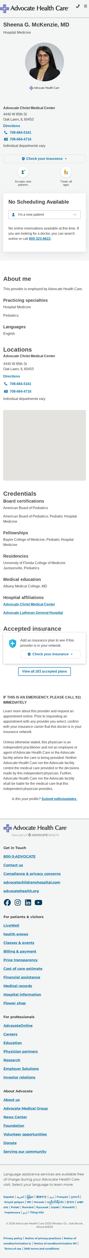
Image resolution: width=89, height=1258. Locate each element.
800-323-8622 (40, 239)
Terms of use (12, 1248)
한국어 (70, 1202)
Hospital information (22, 994)
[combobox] (44, 214)
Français (62, 1196)
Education (12, 1043)
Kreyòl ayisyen (14, 1202)
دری (51, 1196)
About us (11, 1100)
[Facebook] (7, 903)
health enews (15, 934)
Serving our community (24, 1151)
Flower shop (14, 1003)
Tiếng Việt (37, 1212)
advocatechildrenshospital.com (31, 882)
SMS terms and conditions (41, 1248)
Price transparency (20, 960)
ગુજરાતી (75, 1196)
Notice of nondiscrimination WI (55, 1243)
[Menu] (85, 6)
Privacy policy (12, 1238)
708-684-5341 (20, 132)
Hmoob (39, 1202)
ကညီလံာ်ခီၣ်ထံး (55, 1202)
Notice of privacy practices (43, 1238)
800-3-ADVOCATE (19, 856)
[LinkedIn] (28, 903)
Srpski (55, 1207)
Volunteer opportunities (25, 1134)
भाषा (29, 1202)
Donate (10, 1143)
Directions (11, 126)
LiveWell (11, 925)
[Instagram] (17, 903)
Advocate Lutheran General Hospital (33, 613)
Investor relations (19, 1077)
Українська (12, 1212)
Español (8, 1196)
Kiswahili (68, 1207)
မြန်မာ (30, 1196)
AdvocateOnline (18, 1026)
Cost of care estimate (22, 969)
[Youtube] (38, 903)
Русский (42, 1207)
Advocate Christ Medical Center (29, 108)
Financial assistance (21, 977)
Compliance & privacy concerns (32, 874)
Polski (15, 1207)
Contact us (13, 865)
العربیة (20, 1196)
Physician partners (20, 1051)
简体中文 (41, 1196)
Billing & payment (19, 951)
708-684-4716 (20, 139)
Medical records (17, 986)
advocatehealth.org (21, 891)
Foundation (13, 1126)
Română (27, 1207)
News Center (15, 1117)
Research (11, 1060)
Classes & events (18, 943)
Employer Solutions (21, 1069)
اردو (25, 1212)
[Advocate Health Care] (35, 8)
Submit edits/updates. (59, 799)
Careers (10, 1034)
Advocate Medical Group (25, 1108)
